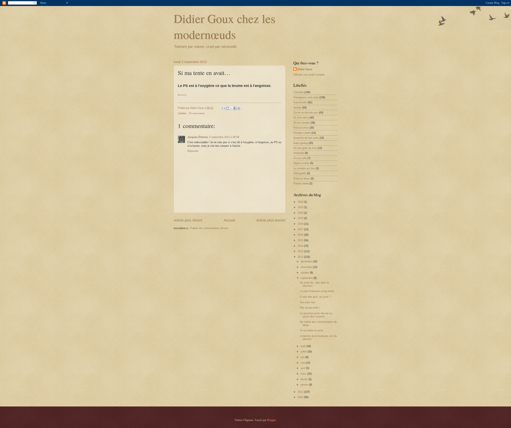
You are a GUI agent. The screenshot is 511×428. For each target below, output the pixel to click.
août (303, 346)
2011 (301, 391)
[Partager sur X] (231, 108)
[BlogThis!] (227, 108)
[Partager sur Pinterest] (239, 108)
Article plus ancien (270, 220)
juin (303, 357)
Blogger (271, 420)
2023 (301, 207)
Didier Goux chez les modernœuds (224, 26)
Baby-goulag (300, 143)
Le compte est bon (304, 168)
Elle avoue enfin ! (310, 307)
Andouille (298, 153)
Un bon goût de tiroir (305, 148)
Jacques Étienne (197, 137)
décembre (307, 261)
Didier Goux (304, 69)
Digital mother (301, 163)
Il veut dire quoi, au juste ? (315, 296)
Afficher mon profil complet (309, 74)
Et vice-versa (196, 113)
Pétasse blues (301, 178)
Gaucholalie (300, 102)
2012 (301, 256)
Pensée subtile (302, 132)
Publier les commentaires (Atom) (209, 228)
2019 (301, 218)
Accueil (229, 220)
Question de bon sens (306, 137)
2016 (301, 234)
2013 (301, 251)
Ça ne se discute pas (305, 112)
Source (181, 95)
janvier (305, 384)
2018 (301, 223)
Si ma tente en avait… (313, 330)
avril (303, 368)
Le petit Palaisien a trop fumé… (318, 291)
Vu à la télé (300, 158)
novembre (307, 267)
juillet (304, 351)
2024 (301, 201)
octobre (305, 272)
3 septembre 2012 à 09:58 (224, 137)
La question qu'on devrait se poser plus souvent (316, 315)
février (305, 379)
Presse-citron (301, 127)
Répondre (192, 151)
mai (303, 362)
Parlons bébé (301, 183)
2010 (301, 397)
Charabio (298, 92)
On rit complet (301, 122)
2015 (301, 240)
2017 (301, 229)
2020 (301, 212)
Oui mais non (307, 302)
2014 (301, 245)
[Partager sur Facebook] (235, 108)
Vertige (297, 107)
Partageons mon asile (306, 97)
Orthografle (299, 173)
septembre (307, 277)
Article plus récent (188, 220)
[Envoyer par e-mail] (224, 108)
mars (304, 373)
